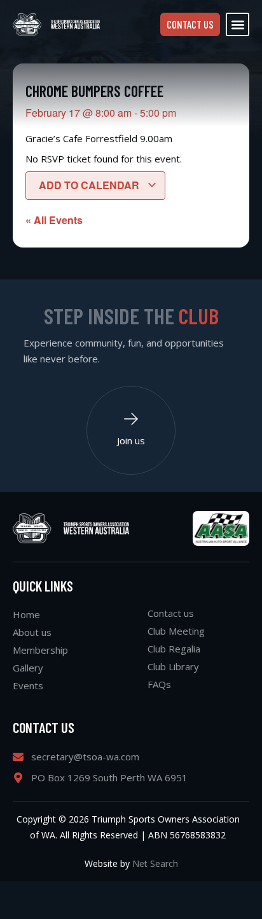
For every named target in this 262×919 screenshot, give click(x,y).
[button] (237, 24)
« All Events (54, 220)
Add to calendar (90, 185)
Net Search (155, 863)
